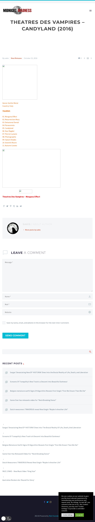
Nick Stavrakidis (54, 516)
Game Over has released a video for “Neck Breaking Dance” (33, 400)
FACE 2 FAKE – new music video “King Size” (19, 471)
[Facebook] (4, 206)
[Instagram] (50, 502)
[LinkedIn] (17, 206)
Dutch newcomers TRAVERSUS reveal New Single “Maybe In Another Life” (39, 409)
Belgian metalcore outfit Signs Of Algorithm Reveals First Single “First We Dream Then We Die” (48, 391)
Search (90, 351)
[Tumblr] (14, 206)
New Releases (16, 58)
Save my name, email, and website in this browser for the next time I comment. (38, 323)
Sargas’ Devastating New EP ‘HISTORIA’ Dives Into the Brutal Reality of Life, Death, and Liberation (49, 372)
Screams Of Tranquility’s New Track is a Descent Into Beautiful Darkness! (38, 381)
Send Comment (15, 335)
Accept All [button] (79, 515)
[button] (6, 518)
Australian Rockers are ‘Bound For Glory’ (18, 480)
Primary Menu (90, 10)
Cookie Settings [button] (68, 515)
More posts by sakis (33, 230)
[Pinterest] (11, 206)
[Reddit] (21, 206)
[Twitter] (7, 206)
